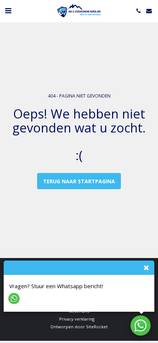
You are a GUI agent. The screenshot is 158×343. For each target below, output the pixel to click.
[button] (8, 10)
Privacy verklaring (76, 319)
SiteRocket (97, 326)
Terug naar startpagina (79, 181)
